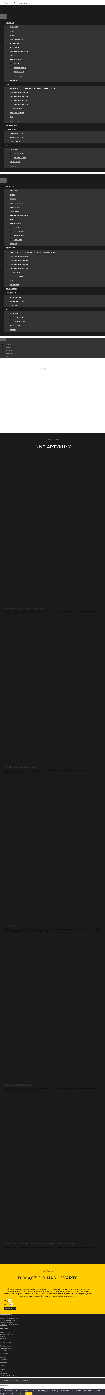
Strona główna (5, 1332)
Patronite (9, 347)
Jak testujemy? (16, 109)
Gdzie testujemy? (17, 113)
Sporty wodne (20, 68)
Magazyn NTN (11, 129)
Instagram (9, 353)
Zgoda (29, 1393)
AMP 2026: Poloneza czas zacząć (19, 767)
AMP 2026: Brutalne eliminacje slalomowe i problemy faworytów (34, 926)
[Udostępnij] (5, 1385)
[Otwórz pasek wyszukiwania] (3, 12)
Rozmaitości (15, 43)
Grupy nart (14, 121)
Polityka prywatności (7, 1375)
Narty (12, 55)
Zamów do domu (16, 133)
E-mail (7, 1304)
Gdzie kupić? (15, 141)
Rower (16, 64)
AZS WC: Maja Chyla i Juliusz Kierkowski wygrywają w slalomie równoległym (39, 1244)
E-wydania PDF (20, 158)
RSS (1, 1371)
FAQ (11, 117)
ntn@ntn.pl (3, 1325)
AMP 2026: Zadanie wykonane (18, 1085)
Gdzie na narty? (16, 39)
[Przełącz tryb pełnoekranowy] (3, 1385)
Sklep (8, 145)
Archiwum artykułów (7, 1334)
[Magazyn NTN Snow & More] (2, 9)
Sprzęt (13, 35)
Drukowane (18, 154)
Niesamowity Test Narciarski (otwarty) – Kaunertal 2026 (33, 88)
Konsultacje (11, 125)
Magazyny (14, 149)
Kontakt (2, 1369)
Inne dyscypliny (16, 59)
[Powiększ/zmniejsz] (1, 1385)
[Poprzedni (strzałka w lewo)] (1, 1388)
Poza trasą (14, 47)
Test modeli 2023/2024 (19, 100)
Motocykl (18, 76)
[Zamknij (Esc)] (7, 1385)
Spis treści (14, 27)
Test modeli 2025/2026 (19, 92)
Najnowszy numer (17, 137)
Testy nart (10, 84)
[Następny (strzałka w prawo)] (3, 1388)
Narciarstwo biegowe (19, 51)
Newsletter (10, 356)
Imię (6, 1300)
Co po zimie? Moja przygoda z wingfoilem (23, 608)
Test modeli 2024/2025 (19, 96)
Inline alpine (19, 72)
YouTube (8, 344)
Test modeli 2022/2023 (19, 104)
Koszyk (13, 166)
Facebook (9, 350)
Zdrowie (13, 80)
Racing (12, 31)
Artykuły (10, 23)
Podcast (2, 1336)
